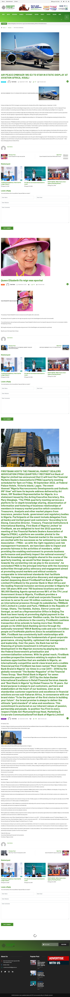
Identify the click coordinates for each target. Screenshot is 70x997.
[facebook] (61, 1)
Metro (8, 14)
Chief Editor (14, 81)
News (3, 14)
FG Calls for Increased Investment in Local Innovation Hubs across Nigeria (22, 23)
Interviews (14, 14)
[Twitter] (63, 1)
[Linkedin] (68, 1)
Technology (44, 369)
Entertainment (29, 14)
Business (21, 14)
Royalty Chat (42, 17)
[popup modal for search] (67, 17)
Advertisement (9, 1)
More (60, 14)
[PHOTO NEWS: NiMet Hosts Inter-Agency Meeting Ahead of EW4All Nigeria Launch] (33, 962)
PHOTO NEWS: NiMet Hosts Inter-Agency (41, 964)
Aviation (36, 14)
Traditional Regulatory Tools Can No (41, 974)
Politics (48, 14)
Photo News (24, 178)
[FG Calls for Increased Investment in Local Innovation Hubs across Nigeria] (33, 983)
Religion (54, 14)
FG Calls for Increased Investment (40, 984)
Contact (16, 1)
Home (4, 27)
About (3, 1)
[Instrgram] (66, 1)
